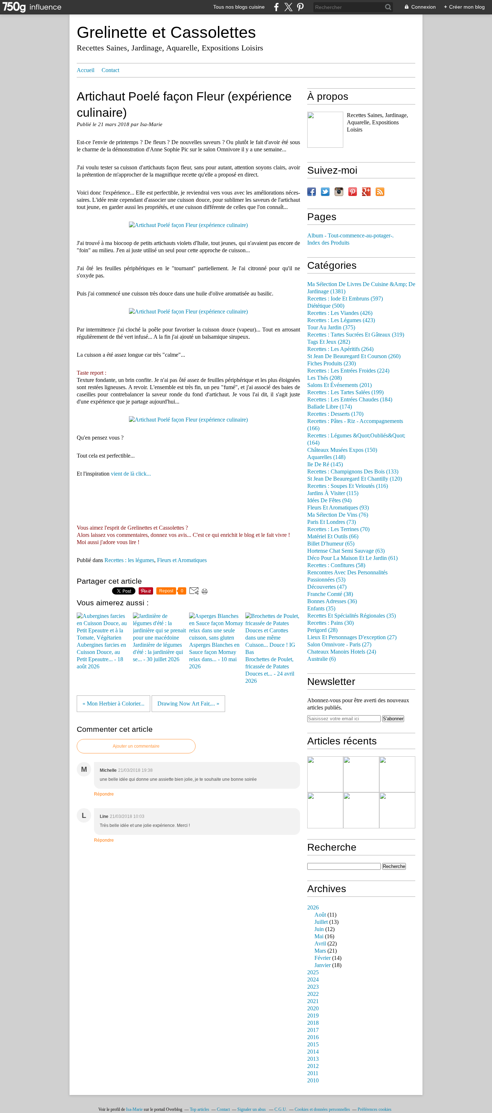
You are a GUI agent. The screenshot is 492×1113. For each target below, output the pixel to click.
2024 (313, 979)
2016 (313, 1037)
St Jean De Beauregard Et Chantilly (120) (354, 479)
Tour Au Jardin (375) (331, 327)
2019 (313, 1015)
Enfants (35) (321, 608)
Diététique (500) (325, 306)
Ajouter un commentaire (136, 746)
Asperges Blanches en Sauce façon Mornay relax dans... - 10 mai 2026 (214, 656)
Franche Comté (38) (330, 594)
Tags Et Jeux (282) (328, 342)
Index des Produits (328, 243)
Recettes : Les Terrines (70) (338, 529)
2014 (313, 1052)
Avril (320, 943)
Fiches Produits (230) (331, 363)
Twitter (325, 191)
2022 (313, 994)
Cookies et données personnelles (322, 1109)
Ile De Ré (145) (325, 464)
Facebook (311, 191)
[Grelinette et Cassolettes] (325, 130)
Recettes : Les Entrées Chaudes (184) (349, 399)
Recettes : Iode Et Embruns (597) (345, 298)
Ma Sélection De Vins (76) (337, 515)
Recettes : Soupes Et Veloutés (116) (347, 486)
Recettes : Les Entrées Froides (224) (348, 371)
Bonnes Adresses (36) (332, 601)
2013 (313, 1059)
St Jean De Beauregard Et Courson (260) (354, 356)
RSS (380, 191)
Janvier (322, 965)
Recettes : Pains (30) (330, 623)
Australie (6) (321, 659)
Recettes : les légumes (129, 560)
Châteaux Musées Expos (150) (342, 450)
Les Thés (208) (324, 378)
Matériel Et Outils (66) (332, 536)
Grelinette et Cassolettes (166, 32)
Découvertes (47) (326, 587)
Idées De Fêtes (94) (329, 500)
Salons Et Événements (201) (339, 385)
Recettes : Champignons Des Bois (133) (352, 471)
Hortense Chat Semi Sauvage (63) (346, 551)
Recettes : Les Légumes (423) (341, 320)
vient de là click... (131, 474)
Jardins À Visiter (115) (332, 493)
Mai (318, 936)
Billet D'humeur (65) (330, 543)
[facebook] (276, 7)
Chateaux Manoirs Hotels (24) (341, 652)
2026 (313, 907)
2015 (313, 1044)
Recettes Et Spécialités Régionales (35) (351, 616)
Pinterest (352, 191)
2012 (313, 1066)
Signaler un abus (252, 1109)
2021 (313, 1001)
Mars (320, 951)
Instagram (339, 191)
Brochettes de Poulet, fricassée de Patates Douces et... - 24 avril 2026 (269, 670)
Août (320, 915)
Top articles (199, 1109)
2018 (313, 1023)
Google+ (366, 191)
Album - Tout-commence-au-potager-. (350, 235)
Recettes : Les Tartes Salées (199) (345, 392)
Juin (319, 929)
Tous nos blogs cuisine (239, 7)
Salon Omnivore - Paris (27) (339, 644)
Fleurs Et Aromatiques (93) (338, 507)
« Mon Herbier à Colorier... (113, 703)
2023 (313, 987)
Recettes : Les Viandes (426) (339, 313)
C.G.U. (280, 1109)
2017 (313, 1030)
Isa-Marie (134, 1109)
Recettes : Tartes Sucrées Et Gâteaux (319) (355, 334)
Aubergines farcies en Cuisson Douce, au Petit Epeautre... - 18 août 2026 (101, 656)
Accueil (85, 70)
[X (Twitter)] (288, 7)
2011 (312, 1073)
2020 (313, 1008)
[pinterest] (300, 7)
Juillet (321, 922)
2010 (313, 1080)
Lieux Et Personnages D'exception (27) (352, 637)
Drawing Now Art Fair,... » (188, 703)
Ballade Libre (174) (329, 407)
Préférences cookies (375, 1109)
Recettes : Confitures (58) (336, 565)
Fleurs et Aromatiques (182, 560)
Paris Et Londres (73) (331, 522)
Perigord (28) (322, 630)
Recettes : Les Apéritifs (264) (340, 349)
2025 (313, 972)
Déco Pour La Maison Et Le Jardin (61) (352, 558)
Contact (110, 70)
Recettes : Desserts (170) (335, 414)
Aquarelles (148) (326, 457)
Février (322, 958)
